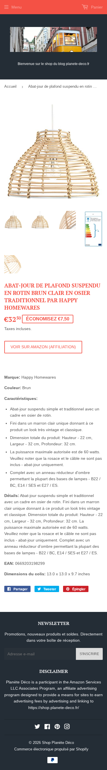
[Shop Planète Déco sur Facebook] (47, 727)
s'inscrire (89, 654)
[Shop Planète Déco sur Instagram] (67, 727)
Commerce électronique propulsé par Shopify (51, 749)
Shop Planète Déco (58, 742)
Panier (96, 7)
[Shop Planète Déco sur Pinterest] (57, 727)
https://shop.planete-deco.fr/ (53, 707)
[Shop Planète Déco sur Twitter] (37, 727)
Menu (16, 7)
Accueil (10, 86)
